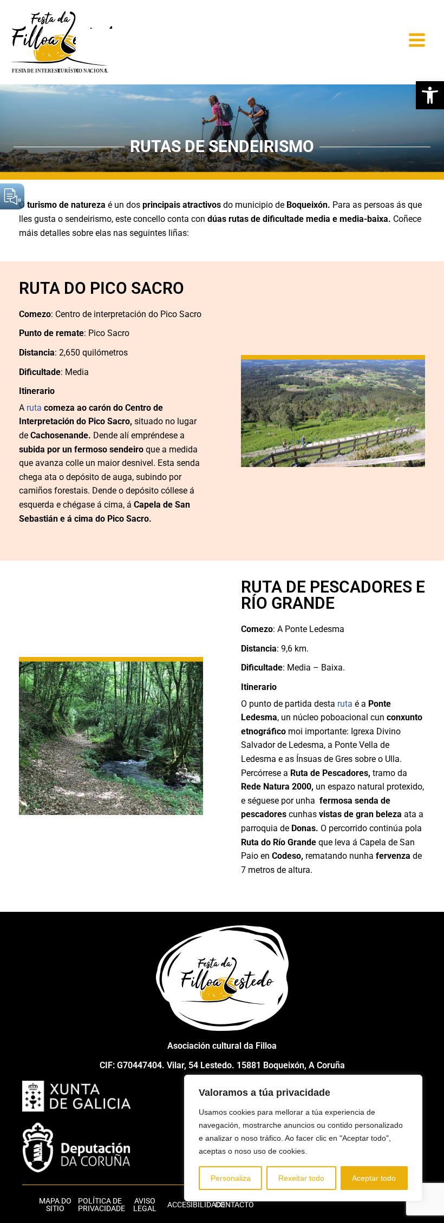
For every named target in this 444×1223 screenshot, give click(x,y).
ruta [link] (34, 408)
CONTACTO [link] (234, 1204)
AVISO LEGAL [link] (144, 1204)
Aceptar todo (374, 1178)
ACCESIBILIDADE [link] (196, 1204)
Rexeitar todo (301, 1178)
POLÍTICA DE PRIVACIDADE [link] (101, 1204)
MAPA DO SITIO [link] (55, 1204)
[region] (303, 1138)
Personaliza (231, 1178)
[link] (430, 95)
